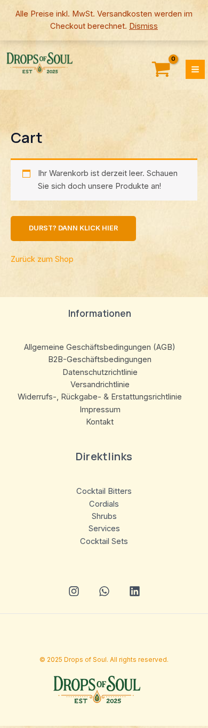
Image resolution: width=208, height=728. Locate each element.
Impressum (100, 409)
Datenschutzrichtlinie (100, 372)
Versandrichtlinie (100, 384)
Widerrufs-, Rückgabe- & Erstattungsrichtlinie (100, 397)
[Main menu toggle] (195, 69)
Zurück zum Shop (42, 259)
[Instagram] (73, 591)
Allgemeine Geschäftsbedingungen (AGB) (99, 347)
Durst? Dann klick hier (73, 228)
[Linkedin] (134, 591)
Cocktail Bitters (104, 491)
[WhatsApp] (104, 591)
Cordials (104, 504)
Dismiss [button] (143, 26)
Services (104, 528)
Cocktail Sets (104, 541)
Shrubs (104, 516)
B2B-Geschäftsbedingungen (99, 359)
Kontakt (100, 422)
